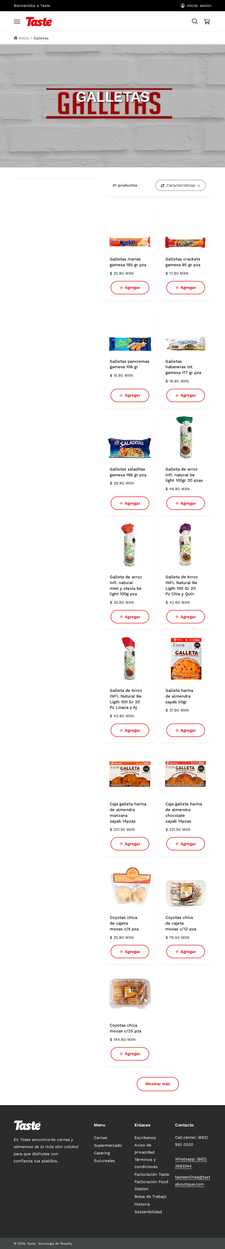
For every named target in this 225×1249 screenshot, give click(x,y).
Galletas (41, 38)
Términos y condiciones (146, 1163)
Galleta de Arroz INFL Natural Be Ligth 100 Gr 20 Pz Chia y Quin (181, 585)
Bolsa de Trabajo (150, 1196)
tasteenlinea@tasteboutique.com (192, 1181)
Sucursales (104, 1160)
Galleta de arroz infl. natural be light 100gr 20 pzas (184, 475)
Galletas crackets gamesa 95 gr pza (182, 262)
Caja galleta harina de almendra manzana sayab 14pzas (128, 812)
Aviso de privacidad (144, 1149)
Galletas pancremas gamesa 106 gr (129, 364)
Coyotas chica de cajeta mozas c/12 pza (180, 923)
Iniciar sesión (199, 5)
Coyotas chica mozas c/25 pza (125, 1028)
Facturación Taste (151, 1174)
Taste (31, 1243)
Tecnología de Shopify (55, 1243)
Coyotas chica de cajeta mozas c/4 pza (124, 923)
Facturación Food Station (151, 1185)
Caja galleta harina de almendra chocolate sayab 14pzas (183, 812)
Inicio (24, 38)
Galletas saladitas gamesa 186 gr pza (128, 472)
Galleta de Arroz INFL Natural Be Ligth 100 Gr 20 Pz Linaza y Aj (126, 699)
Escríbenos (145, 1137)
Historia (142, 1204)
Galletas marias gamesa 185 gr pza (128, 262)
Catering (102, 1153)
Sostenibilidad (148, 1212)
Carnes (100, 1137)
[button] (17, 22)
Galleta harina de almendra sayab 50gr (179, 696)
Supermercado (108, 1145)
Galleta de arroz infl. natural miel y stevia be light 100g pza (126, 585)
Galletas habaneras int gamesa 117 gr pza (183, 367)
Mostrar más (157, 1084)
